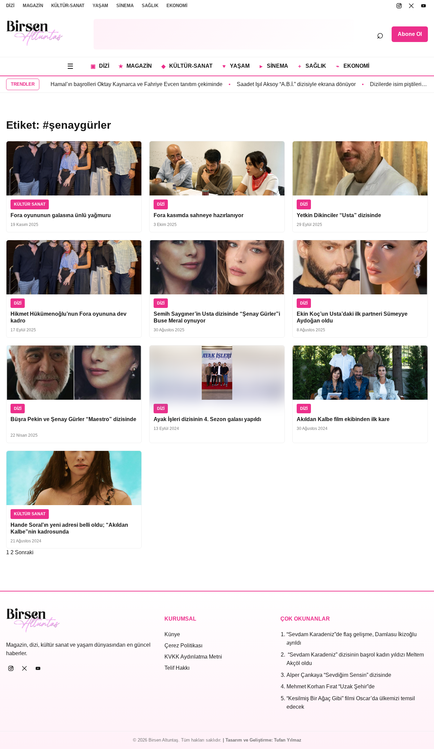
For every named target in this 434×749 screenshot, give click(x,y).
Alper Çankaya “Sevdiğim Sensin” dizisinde (339, 675)
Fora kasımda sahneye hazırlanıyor (198, 215)
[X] (411, 6)
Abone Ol (410, 34)
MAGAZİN (33, 5)
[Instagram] (399, 6)
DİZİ (10, 5)
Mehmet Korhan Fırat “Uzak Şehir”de (331, 686)
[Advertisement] (223, 34)
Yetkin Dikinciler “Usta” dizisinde (339, 215)
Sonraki (24, 552)
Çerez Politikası (183, 645)
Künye (172, 634)
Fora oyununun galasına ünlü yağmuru (61, 215)
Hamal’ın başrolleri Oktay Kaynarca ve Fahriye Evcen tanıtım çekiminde (117, 84)
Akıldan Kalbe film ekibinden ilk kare (343, 419)
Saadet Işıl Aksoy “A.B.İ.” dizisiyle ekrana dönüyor (276, 84)
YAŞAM (100, 5)
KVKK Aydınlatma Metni (193, 657)
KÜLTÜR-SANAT (67, 5)
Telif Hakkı (177, 668)
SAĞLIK (150, 5)
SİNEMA (125, 5)
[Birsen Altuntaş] (34, 33)
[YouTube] (423, 6)
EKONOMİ (177, 5)
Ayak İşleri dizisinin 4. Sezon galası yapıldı (207, 419)
